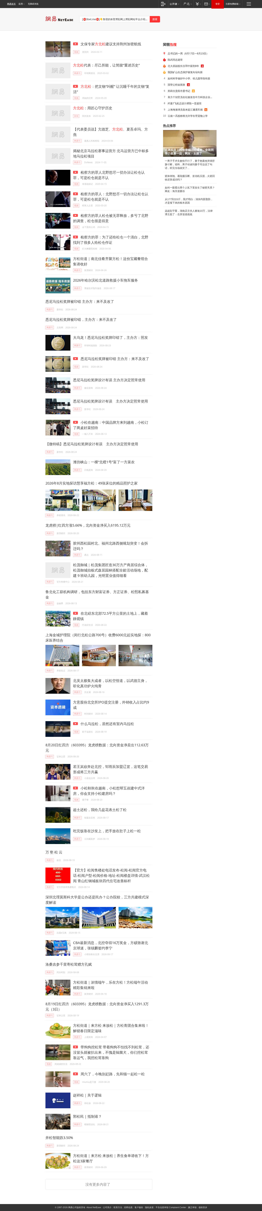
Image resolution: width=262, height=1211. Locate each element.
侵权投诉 (203, 1207)
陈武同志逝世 (175, 59)
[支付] (197, 4)
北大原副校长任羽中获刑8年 (183, 66)
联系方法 (118, 1207)
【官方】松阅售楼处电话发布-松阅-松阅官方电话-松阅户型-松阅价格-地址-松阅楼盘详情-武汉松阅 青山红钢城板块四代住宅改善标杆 (111, 875)
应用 (21, 4)
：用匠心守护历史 (92, 108)
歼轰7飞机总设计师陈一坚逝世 (185, 103)
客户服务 (139, 1207)
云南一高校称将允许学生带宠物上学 (188, 116)
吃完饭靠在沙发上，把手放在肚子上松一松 (107, 830)
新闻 (76, 116)
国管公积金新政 (176, 84)
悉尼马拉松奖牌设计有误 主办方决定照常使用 (109, 380)
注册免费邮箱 (232, 4)
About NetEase (93, 1207)
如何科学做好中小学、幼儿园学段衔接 (189, 78)
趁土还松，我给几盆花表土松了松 (100, 809)
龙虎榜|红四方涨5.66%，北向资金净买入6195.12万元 (87, 525)
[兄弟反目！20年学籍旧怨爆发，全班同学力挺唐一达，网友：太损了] (190, 143)
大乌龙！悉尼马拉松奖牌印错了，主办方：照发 (110, 337)
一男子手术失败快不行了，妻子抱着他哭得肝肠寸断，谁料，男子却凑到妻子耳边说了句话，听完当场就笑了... (190, 164)
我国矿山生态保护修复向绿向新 (185, 72)
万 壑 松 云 (53, 852)
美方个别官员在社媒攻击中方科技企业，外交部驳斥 (191, 97)
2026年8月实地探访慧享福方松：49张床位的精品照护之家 (91, 483)
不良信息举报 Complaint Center (171, 1207)
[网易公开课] (174, 4)
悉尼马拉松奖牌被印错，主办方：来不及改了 (81, 319)
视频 (76, 51)
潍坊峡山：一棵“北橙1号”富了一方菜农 (104, 462)
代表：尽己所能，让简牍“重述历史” (106, 65)
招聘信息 (128, 1207)
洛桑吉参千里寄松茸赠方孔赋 (68, 964)
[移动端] (163, 4)
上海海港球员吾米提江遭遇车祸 (185, 109)
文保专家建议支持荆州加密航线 (110, 44)
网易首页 (11, 4)
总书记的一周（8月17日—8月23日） (188, 53)
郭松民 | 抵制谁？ (87, 1116)
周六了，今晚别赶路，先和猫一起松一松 (112, 1074)
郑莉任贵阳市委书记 (179, 91)
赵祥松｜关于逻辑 (87, 1095)
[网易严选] (187, 4)
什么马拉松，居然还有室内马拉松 (107, 723)
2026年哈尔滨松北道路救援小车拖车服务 (105, 280)
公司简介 (107, 1207)
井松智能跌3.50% (59, 1137)
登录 (217, 4)
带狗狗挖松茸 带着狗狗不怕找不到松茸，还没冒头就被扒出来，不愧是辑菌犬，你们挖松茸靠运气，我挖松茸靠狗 (111, 1052)
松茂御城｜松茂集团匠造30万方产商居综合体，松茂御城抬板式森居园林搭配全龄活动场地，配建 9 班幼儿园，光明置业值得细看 (110, 570)
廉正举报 (192, 1207)
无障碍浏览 (33, 4)
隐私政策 (149, 1207)
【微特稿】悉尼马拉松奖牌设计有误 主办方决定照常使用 (91, 444)
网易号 (77, 73)
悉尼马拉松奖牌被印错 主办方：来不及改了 (79, 301)
